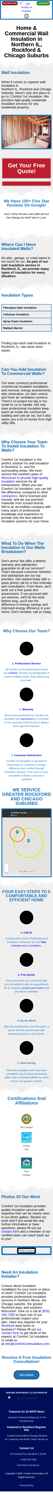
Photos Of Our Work (20, 1196)
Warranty (27, 709)
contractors (9, 496)
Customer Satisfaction (28, 755)
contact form (10, 1231)
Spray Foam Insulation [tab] (17, 321)
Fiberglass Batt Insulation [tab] (20, 307)
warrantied (27, 718)
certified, (13, 672)
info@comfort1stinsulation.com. (27, 1344)
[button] (26, 16)
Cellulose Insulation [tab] (16, 314)
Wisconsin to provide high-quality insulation (24, 479)
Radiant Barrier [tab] (13, 328)
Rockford (7, 1325)
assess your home (33, 987)
